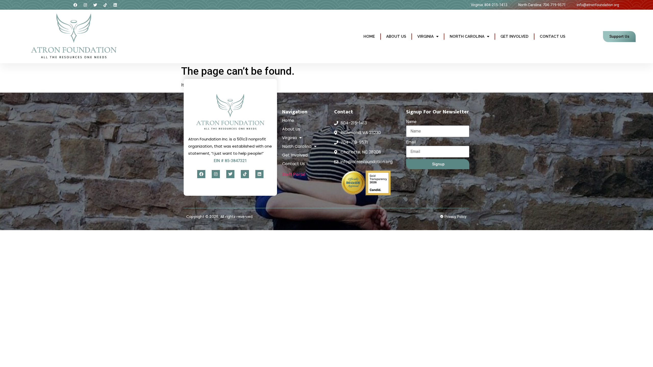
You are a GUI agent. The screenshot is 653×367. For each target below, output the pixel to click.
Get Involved (514, 36)
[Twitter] (95, 5)
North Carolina (467, 36)
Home (369, 36)
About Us (396, 36)
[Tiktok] (105, 5)
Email (411, 142)
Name (411, 121)
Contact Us (552, 36)
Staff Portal (293, 174)
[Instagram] (85, 5)
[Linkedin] (115, 5)
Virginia (425, 36)
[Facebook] (75, 5)
